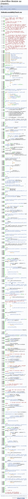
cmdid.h (13, 60)
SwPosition (10, 320)
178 (2, 276)
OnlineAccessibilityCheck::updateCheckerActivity (16, 278)
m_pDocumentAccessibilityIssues (17, 242)
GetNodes (14, 259)
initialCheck (11, 327)
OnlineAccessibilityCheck (16, 120)
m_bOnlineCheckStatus (11, 289)
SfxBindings (11, 180)
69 (2, 107)
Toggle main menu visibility (2, 6)
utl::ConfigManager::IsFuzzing (14, 282)
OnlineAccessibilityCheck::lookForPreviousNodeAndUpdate (16, 335)
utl (6, 117)
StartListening (9, 79)
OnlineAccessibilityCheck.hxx (14, 53)
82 (2, 126)
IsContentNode (19, 129)
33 (2, 67)
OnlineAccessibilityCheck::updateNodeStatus (16, 127)
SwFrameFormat (14, 206)
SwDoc (15, 108)
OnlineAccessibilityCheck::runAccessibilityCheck (16, 196)
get (25, 120)
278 (2, 423)
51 (2, 89)
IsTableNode (13, 130)
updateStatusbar (12, 272)
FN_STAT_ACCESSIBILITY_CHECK (16, 191)
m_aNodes (16, 135)
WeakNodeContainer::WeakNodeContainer (16, 67)
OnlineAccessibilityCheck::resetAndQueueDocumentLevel (16, 470)
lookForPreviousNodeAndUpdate (13, 329)
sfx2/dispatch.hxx (16, 58)
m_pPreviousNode (14, 291)
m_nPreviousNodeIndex (16, 292)
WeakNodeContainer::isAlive (16, 92)
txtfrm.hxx (14, 56)
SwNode (7, 68)
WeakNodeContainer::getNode (18, 100)
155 (2, 247)
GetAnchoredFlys (10, 208)
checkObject (21, 214)
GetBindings (19, 186)
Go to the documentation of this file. (9, 16)
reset (25, 436)
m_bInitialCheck (14, 251)
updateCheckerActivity (14, 322)
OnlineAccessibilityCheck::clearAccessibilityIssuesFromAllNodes (16, 425)
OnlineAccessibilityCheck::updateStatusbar (16, 178)
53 (2, 92)
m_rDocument (8, 181)
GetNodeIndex (13, 339)
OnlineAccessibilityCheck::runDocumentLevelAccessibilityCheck (16, 231)
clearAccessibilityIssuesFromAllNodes (16, 300)
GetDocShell (15, 181)
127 (2, 194)
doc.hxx (13, 54)
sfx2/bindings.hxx (16, 57)
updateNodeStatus (17, 268)
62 (2, 100)
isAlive (12, 102)
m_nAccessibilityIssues (14, 133)
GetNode (12, 341)
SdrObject (12, 210)
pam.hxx (13, 55)
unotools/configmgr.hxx (17, 63)
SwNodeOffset (14, 260)
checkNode (21, 203)
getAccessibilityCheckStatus (14, 222)
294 (2, 444)
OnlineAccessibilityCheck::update (14, 319)
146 (2, 229)
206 (2, 318)
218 (2, 333)
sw (11, 65)
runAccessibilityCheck (11, 267)
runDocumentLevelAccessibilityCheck (15, 255)
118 (2, 176)
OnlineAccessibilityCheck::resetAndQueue (16, 446)
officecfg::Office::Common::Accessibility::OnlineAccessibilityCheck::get (16, 285)
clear (10, 200)
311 (2, 469)
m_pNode (12, 71)
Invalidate (9, 190)
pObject (19, 210)
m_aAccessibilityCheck (11, 199)
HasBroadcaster (15, 96)
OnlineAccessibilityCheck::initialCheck (16, 249)
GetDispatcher (9, 183)
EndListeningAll (16, 77)
